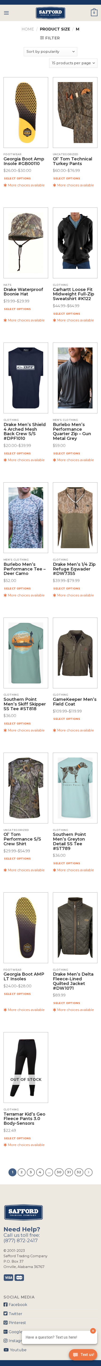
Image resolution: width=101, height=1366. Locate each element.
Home (28, 29)
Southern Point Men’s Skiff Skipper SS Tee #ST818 (25, 704)
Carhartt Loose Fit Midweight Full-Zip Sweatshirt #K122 (73, 294)
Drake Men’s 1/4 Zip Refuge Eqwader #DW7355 (74, 569)
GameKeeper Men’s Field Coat (75, 702)
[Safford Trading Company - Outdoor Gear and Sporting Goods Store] (50, 13)
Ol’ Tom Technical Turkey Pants (72, 161)
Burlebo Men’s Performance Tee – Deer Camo (25, 569)
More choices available (26, 185)
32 (79, 1172)
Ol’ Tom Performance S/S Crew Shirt (22, 839)
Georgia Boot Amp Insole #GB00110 (24, 161)
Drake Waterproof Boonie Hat (23, 292)
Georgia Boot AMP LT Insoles (24, 976)
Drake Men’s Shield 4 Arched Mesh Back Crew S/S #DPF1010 (25, 432)
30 (59, 1172)
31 (69, 1172)
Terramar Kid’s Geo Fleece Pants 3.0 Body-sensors (24, 1119)
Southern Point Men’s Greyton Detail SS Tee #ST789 (69, 841)
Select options (17, 178)
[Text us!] (83, 1356)
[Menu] (6, 13)
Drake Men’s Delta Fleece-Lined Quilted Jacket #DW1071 (73, 981)
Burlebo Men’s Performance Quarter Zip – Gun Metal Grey (72, 432)
